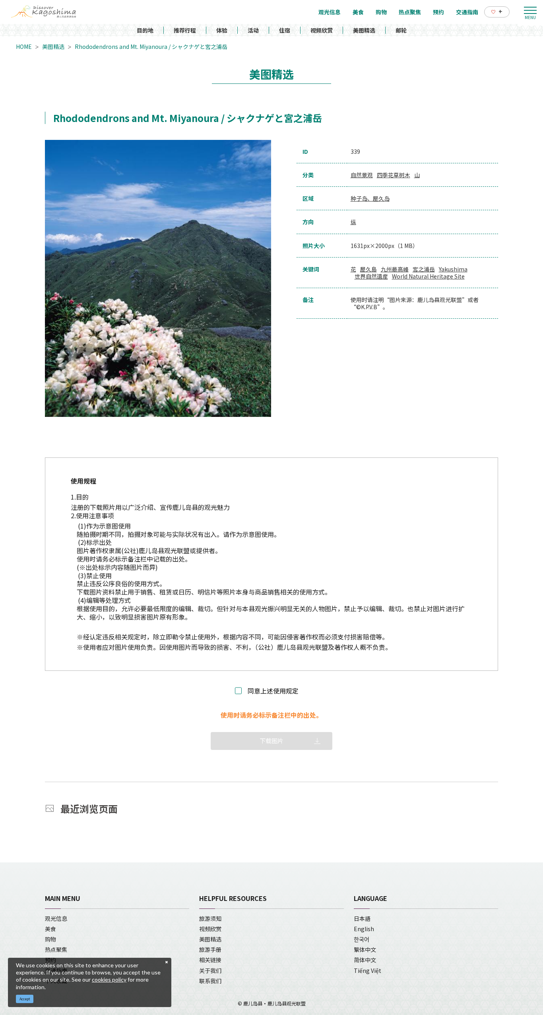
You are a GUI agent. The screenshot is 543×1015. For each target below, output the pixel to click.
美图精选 (364, 30)
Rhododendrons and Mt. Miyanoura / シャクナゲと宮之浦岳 (151, 46)
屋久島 (368, 269)
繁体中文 (365, 949)
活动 (253, 30)
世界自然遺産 (371, 276)
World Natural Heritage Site (428, 276)
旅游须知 (210, 918)
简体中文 (365, 960)
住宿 (284, 30)
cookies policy (109, 979)
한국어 (361, 939)
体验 (221, 30)
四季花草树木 (393, 174)
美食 (50, 929)
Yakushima (453, 269)
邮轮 (401, 30)
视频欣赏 (321, 30)
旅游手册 (210, 949)
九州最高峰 (395, 269)
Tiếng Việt (367, 970)
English (364, 929)
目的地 (145, 30)
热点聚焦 (56, 949)
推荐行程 (185, 30)
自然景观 (362, 174)
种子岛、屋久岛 (370, 198)
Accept (24, 998)
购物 (50, 939)
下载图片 (271, 740)
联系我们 (210, 981)
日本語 (362, 918)
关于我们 (210, 970)
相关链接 (210, 960)
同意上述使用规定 (273, 691)
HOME (24, 46)
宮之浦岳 (424, 269)
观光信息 (56, 918)
